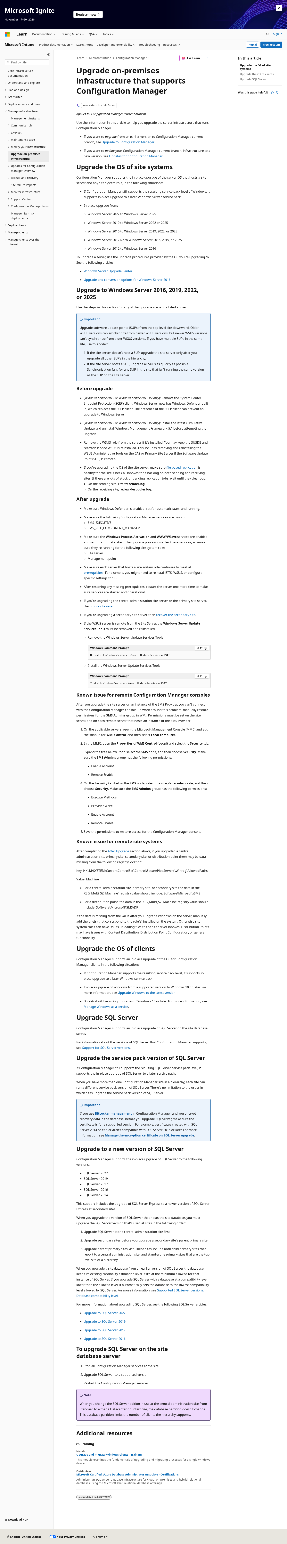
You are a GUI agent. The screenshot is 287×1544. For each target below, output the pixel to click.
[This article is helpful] (272, 92)
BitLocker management (113, 1113)
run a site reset (102, 606)
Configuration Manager (131, 58)
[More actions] (207, 58)
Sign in (277, 34)
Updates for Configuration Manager (135, 156)
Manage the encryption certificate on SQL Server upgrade (149, 1135)
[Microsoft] (7, 34)
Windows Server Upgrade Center (108, 271)
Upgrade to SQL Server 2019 (105, 1321)
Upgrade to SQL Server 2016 (105, 1339)
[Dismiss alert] (279, 8)
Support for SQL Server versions (106, 1048)
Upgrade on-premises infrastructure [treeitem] (25, 156)
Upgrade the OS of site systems (255, 67)
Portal (253, 44)
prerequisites (93, 572)
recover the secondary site (175, 615)
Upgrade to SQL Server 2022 (105, 1313)
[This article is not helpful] (277, 92)
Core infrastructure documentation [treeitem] (20, 73)
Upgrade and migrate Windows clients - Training (109, 1454)
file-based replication (181, 467)
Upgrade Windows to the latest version (147, 992)
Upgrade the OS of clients (257, 74)
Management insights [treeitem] (25, 118)
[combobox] (27, 62)
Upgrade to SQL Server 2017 (105, 1330)
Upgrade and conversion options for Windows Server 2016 (127, 280)
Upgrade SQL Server (253, 79)
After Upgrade (118, 851)
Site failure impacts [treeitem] (23, 185)
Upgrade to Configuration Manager (128, 142)
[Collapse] (48, 55)
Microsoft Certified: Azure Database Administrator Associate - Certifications (127, 1474)
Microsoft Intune (100, 58)
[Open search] (268, 34)
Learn (81, 58)
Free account (271, 44)
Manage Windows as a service (106, 1007)
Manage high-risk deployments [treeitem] (22, 216)
